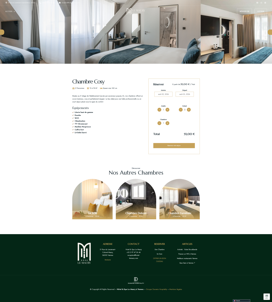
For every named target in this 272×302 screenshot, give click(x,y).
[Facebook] (257, 2)
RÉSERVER (244, 11)
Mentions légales (175, 289)
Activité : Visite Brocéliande (187, 249)
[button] (2, 32)
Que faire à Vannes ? (187, 263)
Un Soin (159, 254)
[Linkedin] (265, 2)
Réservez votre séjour (174, 145)
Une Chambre (159, 249)
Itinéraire (108, 260)
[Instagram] (261, 2)
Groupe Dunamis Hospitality (156, 289)
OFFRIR (260, 11)
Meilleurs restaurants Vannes (187, 258)
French (237, 300)
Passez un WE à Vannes (187, 254)
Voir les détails (92, 208)
